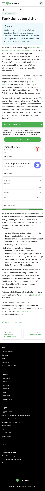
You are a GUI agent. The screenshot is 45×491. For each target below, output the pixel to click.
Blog (3, 358)
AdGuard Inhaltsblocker (22, 50)
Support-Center (7, 412)
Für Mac (4, 382)
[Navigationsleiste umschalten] (3, 3)
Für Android (6, 385)
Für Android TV (6, 389)
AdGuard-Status (7, 433)
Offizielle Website (7, 352)
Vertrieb (4, 463)
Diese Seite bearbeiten (13, 322)
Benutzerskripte (7, 426)
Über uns (5, 355)
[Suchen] (41, 3)
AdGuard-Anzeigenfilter (9, 419)
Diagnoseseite (6, 436)
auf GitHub (35, 295)
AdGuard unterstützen (9, 365)
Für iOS (4, 392)
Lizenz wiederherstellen (9, 452)
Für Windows (6, 378)
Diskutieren (5, 362)
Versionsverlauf (7, 399)
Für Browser (6, 396)
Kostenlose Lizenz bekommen (11, 459)
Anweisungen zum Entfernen (11, 422)
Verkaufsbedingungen (9, 456)
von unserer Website (25, 311)
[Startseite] (4, 10)
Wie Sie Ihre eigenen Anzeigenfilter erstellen (16, 415)
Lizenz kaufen (6, 449)
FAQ (3, 429)
